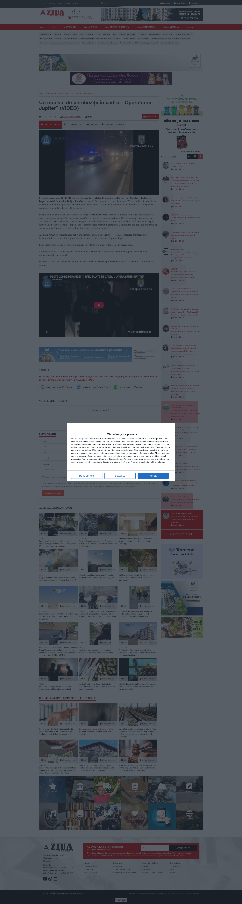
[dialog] (121, 452)
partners (86, 438)
